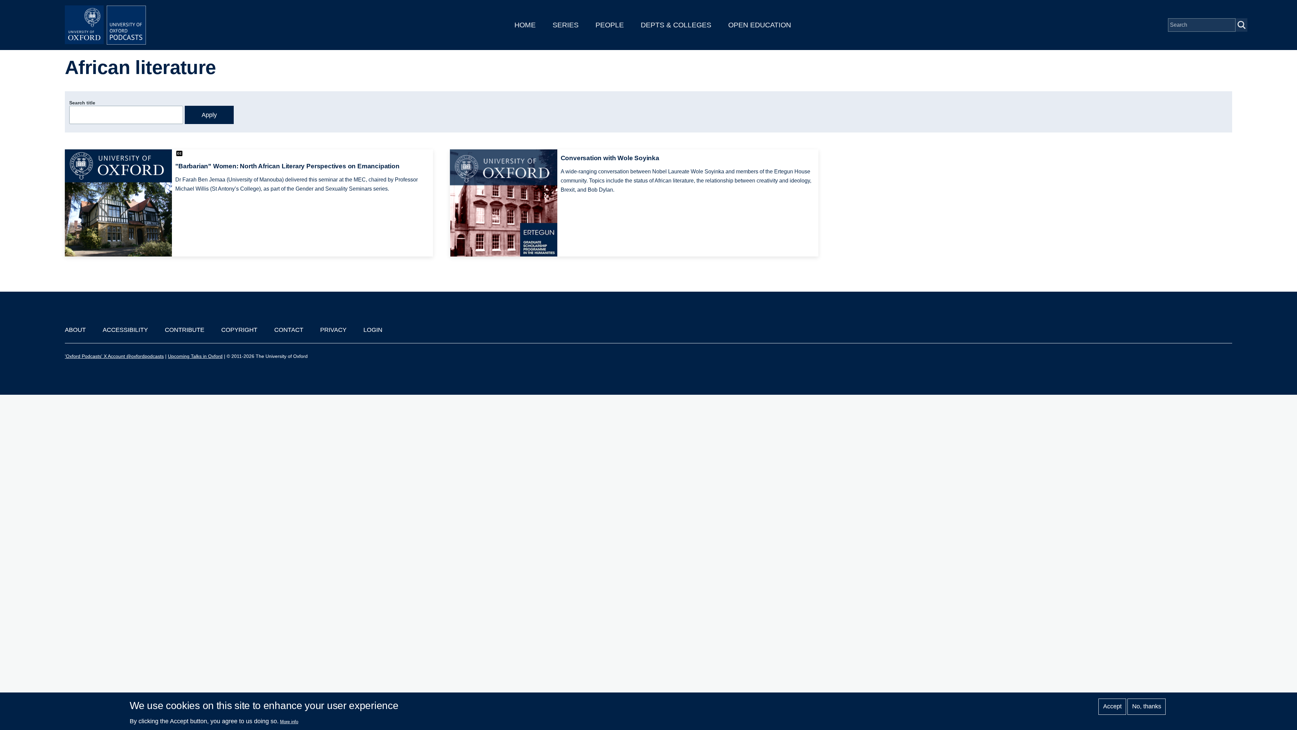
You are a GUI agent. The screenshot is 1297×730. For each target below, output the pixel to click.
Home (525, 25)
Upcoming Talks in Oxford (195, 356)
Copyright (239, 329)
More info (289, 721)
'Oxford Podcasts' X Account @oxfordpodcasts (114, 356)
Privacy (333, 329)
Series (566, 25)
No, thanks (1146, 706)
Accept (1112, 706)
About (75, 329)
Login (372, 329)
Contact (288, 329)
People (609, 25)
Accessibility (125, 329)
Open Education (759, 25)
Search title (82, 102)
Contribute (184, 329)
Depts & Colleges (676, 25)
